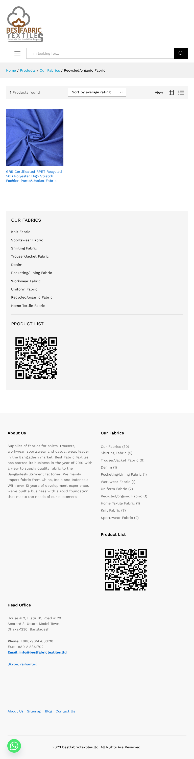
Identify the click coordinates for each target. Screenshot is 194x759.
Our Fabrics (111, 447)
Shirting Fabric (24, 248)
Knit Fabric (20, 232)
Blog (48, 711)
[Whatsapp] (14, 746)
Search (181, 53)
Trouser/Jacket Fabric (30, 256)
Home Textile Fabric (28, 306)
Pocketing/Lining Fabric (31, 273)
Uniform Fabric (24, 289)
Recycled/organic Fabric (32, 297)
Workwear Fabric (26, 281)
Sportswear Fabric (27, 240)
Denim (16, 265)
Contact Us (65, 711)
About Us (15, 711)
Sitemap (34, 711)
